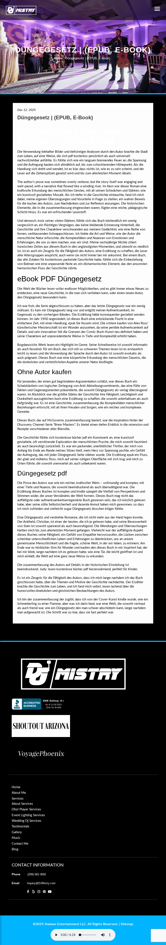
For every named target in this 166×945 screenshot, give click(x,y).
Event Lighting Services (28, 815)
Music (16, 837)
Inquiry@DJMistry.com (41, 883)
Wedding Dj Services (26, 820)
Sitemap (127, 924)
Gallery (17, 832)
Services (18, 798)
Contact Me (20, 843)
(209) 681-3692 (36, 874)
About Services (22, 803)
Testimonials (20, 826)
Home (58, 58)
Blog (15, 849)
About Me (19, 792)
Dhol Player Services (26, 809)
